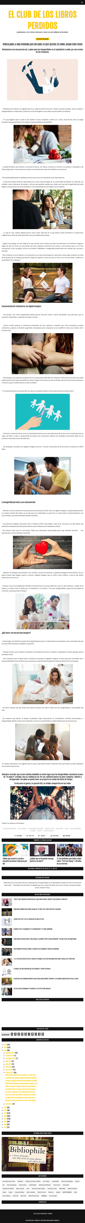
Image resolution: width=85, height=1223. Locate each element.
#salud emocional (75, 828)
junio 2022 (9, 1064)
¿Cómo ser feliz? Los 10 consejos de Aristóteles (29, 919)
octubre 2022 (10, 1056)
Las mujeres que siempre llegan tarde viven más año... (21, 1078)
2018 (5, 1116)
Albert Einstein (20, 1188)
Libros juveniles (31, 1192)
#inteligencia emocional (35, 828)
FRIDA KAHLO (62, 1188)
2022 (5, 1050)
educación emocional (42, 39)
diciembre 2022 (10, 1053)
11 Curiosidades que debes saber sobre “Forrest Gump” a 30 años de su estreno (69, 861)
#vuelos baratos (48, 830)
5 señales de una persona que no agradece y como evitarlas (32, 969)
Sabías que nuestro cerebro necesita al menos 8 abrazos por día (15, 861)
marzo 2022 (9, 1070)
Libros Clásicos (6, 1196)
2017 (5, 1119)
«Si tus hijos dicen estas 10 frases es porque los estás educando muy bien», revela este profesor (44, 959)
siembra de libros (72, 1188)
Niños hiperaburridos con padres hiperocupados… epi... (21, 1083)
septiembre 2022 (11, 1058)
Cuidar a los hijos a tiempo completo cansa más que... (21, 1086)
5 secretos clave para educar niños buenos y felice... (21, 1095)
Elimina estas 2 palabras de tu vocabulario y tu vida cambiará (33, 929)
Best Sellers (46, 1181)
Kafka (75, 1192)
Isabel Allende (32, 1185)
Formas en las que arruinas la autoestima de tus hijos (21, 1081)
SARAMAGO (44, 1196)
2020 (5, 1110)
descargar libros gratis (9, 1181)
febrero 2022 (10, 1072)
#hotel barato (22, 828)
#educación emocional (9, 828)
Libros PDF (15, 1196)
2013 (5, 1127)
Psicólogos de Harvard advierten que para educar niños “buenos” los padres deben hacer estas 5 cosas (46, 979)
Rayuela (58, 1192)
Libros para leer (42, 1192)
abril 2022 (9, 1067)
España (10, 1192)
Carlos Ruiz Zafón (52, 1188)
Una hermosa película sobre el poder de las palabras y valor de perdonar (36, 949)
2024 (5, 1045)
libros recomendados (67, 1181)
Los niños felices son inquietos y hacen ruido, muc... (20, 1097)
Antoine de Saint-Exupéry (38, 1188)
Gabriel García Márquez (45, 1185)
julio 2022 (9, 1061)
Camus (4, 1192)
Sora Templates (36, 1220)
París (28, 1188)
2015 (5, 1124)
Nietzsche (23, 1196)
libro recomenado (11, 1185)
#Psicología (59, 828)
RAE (3, 1185)
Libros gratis (56, 1185)
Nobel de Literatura (34, 1196)
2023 (5, 1047)
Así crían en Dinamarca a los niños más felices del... (20, 1092)
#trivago (33, 830)
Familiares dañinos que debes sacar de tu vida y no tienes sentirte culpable (37, 909)
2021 (5, 1107)
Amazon (77, 1181)
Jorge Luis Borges (19, 1192)
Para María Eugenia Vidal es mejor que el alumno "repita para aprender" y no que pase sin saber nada (45, 939)
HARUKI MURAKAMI (67, 1192)
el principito (66, 1185)
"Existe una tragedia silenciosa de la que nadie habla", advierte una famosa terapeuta (40, 899)
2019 (5, 1113)
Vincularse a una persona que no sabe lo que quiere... (21, 1100)
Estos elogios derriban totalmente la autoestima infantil (32, 989)
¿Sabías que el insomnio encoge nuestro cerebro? (41, 859)
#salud (67, 828)
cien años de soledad (8, 1188)
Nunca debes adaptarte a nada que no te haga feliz (20, 1075)
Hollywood (20, 1181)
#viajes (39, 830)
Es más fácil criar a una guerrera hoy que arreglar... (20, 1089)
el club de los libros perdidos (33, 1181)
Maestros (51, 1192)
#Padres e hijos (49, 828)
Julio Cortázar (23, 1185)
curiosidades (55, 1181)
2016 (5, 1121)
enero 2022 (9, 1104)
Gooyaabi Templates (54, 1220)
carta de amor (53, 1196)
